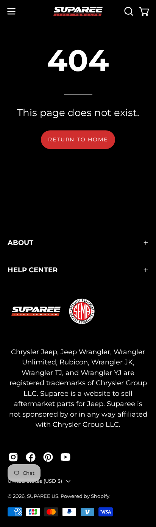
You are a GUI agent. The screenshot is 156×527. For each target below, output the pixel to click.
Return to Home (78, 139)
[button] (128, 11)
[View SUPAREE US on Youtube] (65, 457)
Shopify (100, 496)
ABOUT (20, 242)
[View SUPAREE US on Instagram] (13, 457)
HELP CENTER (33, 270)
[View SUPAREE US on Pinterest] (48, 457)
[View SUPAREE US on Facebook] (30, 457)
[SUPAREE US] (78, 11)
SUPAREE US (42, 496)
